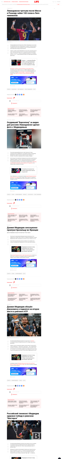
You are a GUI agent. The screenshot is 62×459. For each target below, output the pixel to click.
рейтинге (32, 340)
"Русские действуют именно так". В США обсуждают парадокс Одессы (12, 299)
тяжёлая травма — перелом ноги (24, 72)
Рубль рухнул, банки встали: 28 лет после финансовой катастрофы (35, 110)
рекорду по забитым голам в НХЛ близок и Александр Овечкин (22, 68)
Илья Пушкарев (13, 85)
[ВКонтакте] (22, 94)
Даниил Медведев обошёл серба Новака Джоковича (22, 255)
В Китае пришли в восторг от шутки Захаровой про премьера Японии (12, 295)
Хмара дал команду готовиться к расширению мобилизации (12, 110)
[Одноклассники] (24, 94)
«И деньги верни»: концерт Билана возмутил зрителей (12, 401)
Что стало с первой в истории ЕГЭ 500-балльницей (12, 114)
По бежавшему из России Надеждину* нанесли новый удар (34, 114)
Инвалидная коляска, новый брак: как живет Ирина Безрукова (12, 220)
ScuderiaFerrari (23, 149)
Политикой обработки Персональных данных (23, 4)
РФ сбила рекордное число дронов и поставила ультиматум (23, 299)
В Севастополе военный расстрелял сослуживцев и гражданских (23, 110)
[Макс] (17, 94)
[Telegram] (19, 94)
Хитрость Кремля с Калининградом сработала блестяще (23, 114)
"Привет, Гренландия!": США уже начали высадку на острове (12, 216)
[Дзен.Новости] (15, 94)
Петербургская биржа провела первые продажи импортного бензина (35, 299)
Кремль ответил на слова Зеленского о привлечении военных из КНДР (23, 216)
